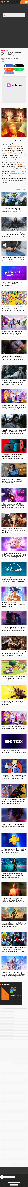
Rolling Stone (18, 164)
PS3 (11, 990)
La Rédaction (11, 61)
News (7, 50)
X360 (14, 990)
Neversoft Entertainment (15, 996)
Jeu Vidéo (15, 2)
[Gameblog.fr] (6, 2)
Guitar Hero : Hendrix (18, 171)
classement (16, 146)
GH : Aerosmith (14, 173)
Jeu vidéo (3, 50)
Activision (11, 153)
